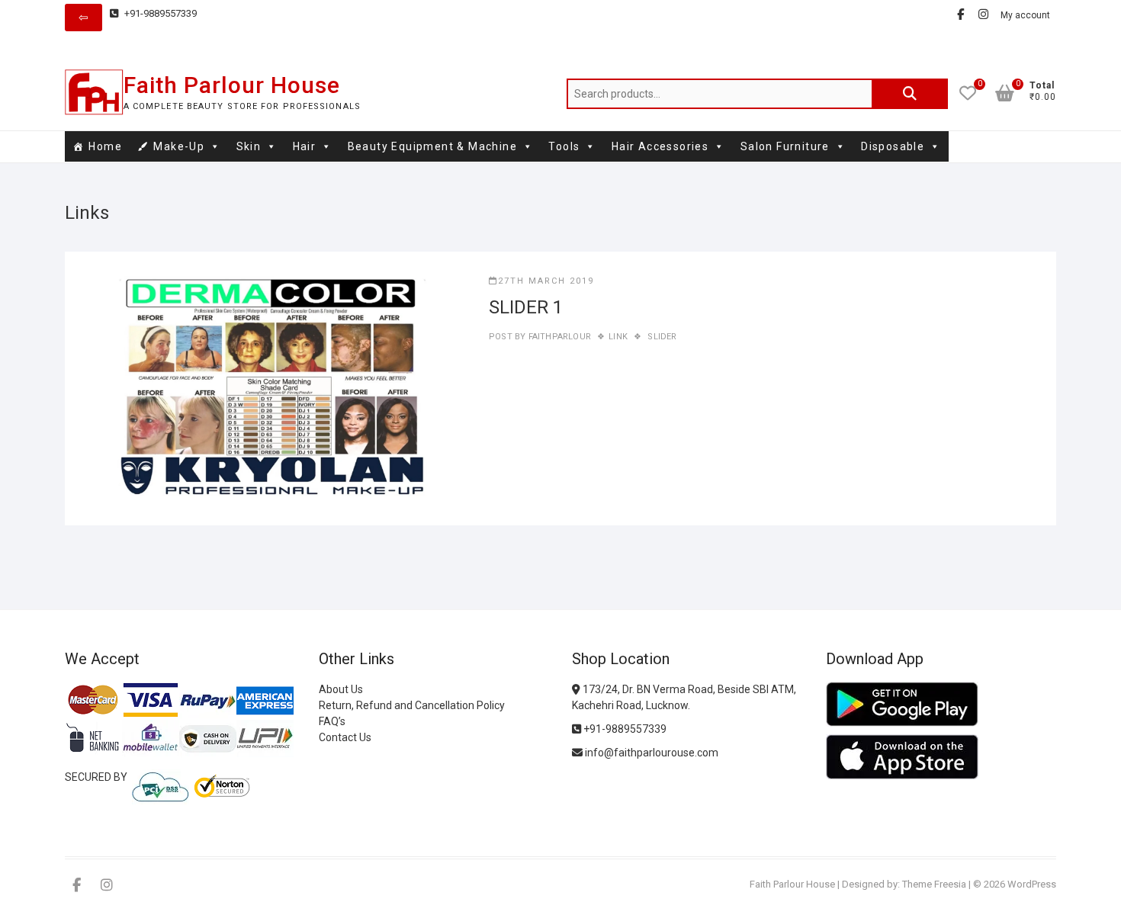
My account (1025, 15)
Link (618, 337)
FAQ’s (332, 721)
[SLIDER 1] (277, 388)
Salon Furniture (785, 146)
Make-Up (178, 146)
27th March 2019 (546, 281)
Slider (661, 337)
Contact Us (345, 737)
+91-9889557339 (159, 13)
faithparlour (558, 337)
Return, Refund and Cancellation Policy (412, 705)
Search (910, 94)
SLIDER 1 (526, 307)
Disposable (892, 146)
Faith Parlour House (232, 85)
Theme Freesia (934, 884)
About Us (341, 689)
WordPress (1031, 884)
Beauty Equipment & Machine (432, 146)
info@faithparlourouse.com (651, 752)
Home (105, 146)
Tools (564, 146)
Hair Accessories (660, 146)
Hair (304, 146)
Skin (249, 146)
